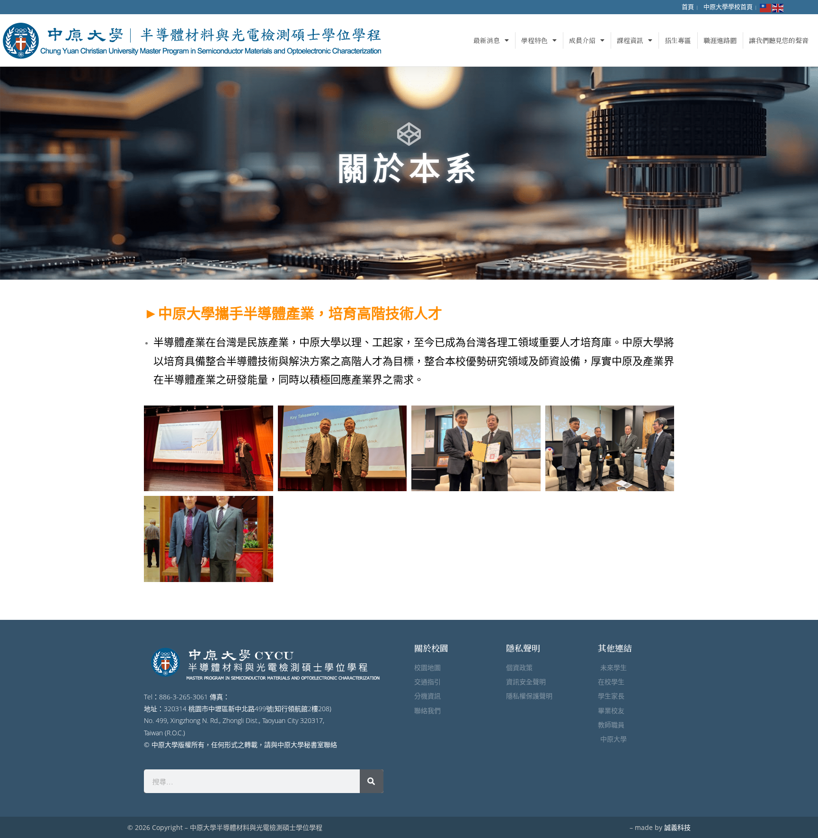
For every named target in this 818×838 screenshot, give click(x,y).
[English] (778, 6)
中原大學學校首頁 (728, 6)
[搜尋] (371, 781)
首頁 (688, 6)
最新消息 (486, 40)
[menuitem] (688, 7)
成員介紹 (582, 40)
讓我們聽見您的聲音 (779, 40)
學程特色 (534, 40)
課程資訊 (630, 40)
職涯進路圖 (720, 40)
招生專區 (678, 40)
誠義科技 (677, 827)
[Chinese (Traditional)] (766, 6)
